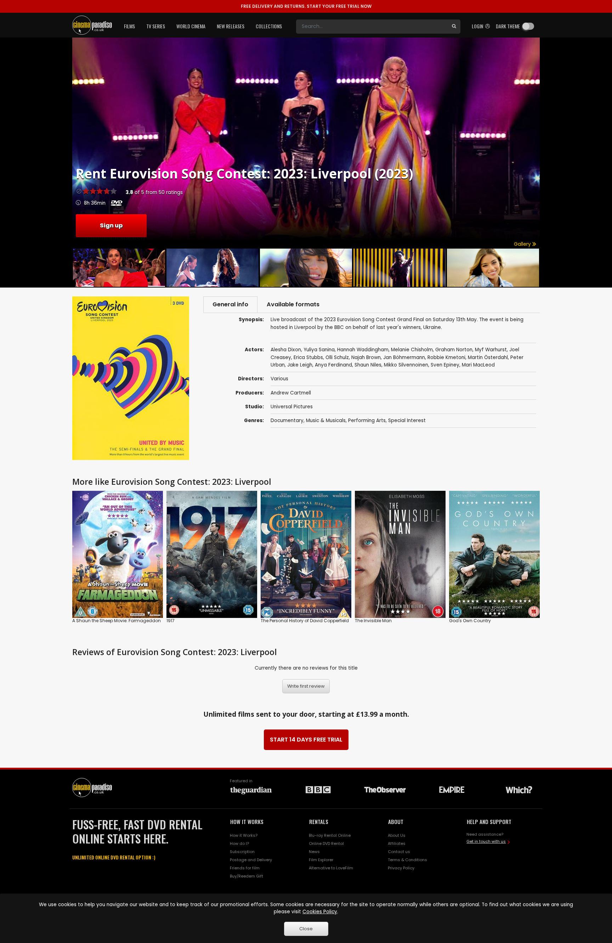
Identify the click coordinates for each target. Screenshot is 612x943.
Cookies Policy (319, 911)
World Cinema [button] (190, 26)
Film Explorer (321, 860)
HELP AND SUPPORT (489, 821)
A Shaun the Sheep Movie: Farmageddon (116, 621)
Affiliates (397, 843)
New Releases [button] (230, 26)
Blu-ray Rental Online (330, 835)
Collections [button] (269, 26)
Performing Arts (367, 420)
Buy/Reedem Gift (246, 876)
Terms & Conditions (407, 860)
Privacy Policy (401, 868)
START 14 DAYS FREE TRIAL (306, 739)
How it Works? (243, 835)
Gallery (523, 244)
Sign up (111, 225)
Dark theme (508, 26)
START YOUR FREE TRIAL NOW (306, 6)
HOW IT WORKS (247, 821)
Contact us (399, 851)
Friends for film (245, 868)
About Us (397, 835)
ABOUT (395, 821)
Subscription (242, 851)
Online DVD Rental (326, 843)
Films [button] (129, 26)
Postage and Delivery (251, 860)
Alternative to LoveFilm (331, 868)
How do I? (239, 843)
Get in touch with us (486, 841)
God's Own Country (470, 621)
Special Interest (407, 420)
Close (306, 929)
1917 (170, 621)
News (314, 851)
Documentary (287, 420)
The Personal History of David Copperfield (305, 621)
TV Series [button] (155, 26)
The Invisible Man (373, 621)
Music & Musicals (326, 420)
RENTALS (318, 821)
